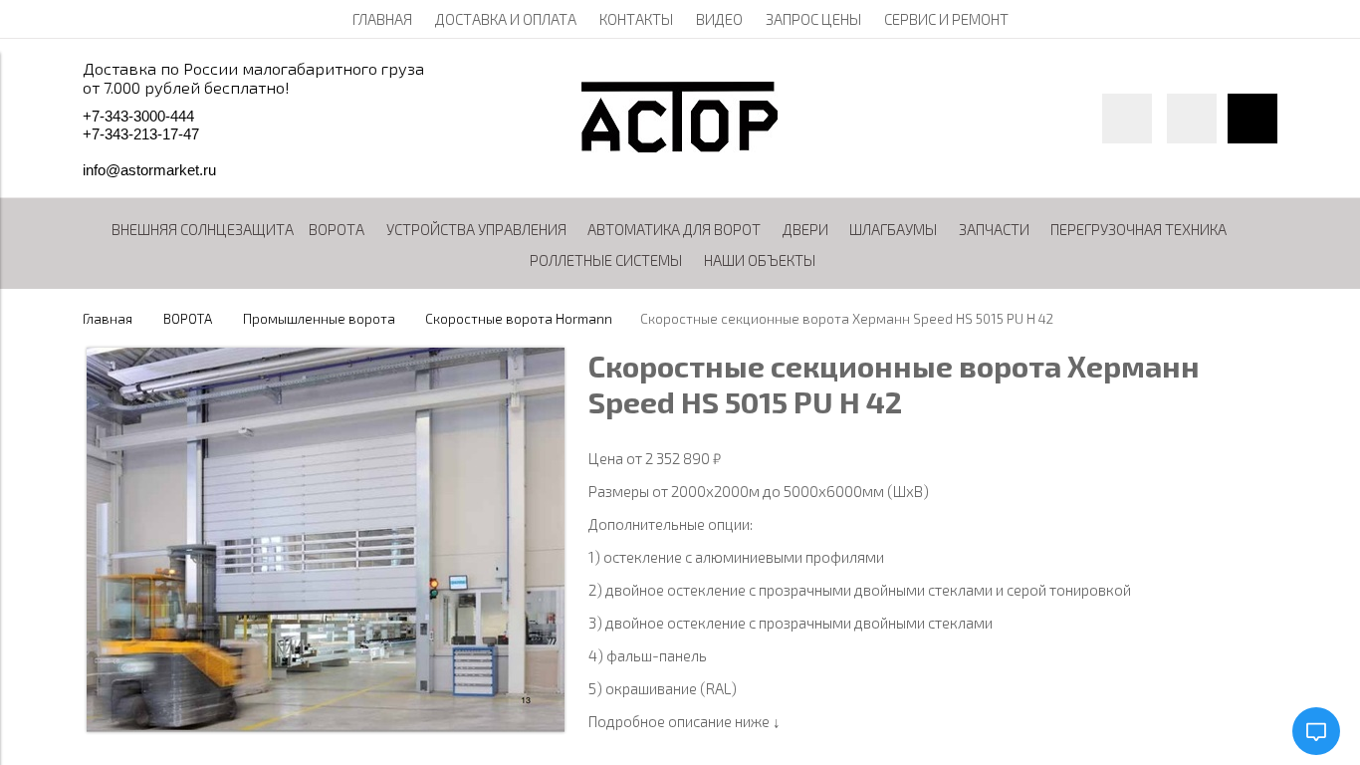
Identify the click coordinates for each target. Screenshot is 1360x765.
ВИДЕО (719, 19)
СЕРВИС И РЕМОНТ (946, 19)
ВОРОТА (187, 319)
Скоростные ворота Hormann (518, 319)
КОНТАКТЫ (636, 19)
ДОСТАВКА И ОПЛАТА (505, 19)
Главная (107, 319)
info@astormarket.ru (149, 169)
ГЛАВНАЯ (382, 19)
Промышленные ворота (319, 319)
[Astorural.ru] (679, 146)
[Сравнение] (1192, 118)
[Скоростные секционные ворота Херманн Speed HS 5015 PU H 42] (326, 726)
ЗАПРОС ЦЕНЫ (813, 19)
